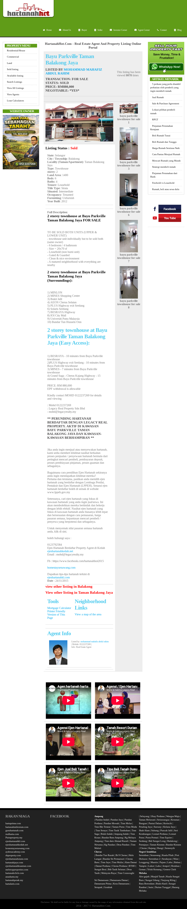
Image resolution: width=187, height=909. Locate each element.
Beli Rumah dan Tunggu (164, 142)
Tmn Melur (126, 823)
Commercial (13, 56)
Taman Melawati (147, 819)
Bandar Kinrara (173, 844)
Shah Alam (144, 830)
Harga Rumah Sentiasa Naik (166, 148)
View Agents (13, 94)
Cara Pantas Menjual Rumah (166, 154)
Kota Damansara (121, 883)
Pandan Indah (102, 819)
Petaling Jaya (145, 826)
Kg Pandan (109, 844)
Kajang (152, 848)
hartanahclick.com (14, 873)
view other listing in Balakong (68, 586)
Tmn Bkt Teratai (102, 826)
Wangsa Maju (173, 816)
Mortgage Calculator (59, 608)
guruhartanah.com (14, 830)
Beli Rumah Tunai (161, 135)
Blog (179, 30)
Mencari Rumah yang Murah (166, 160)
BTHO (132, 866)
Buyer (84, 30)
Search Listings (14, 81)
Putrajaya (143, 844)
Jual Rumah (158, 97)
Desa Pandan (123, 844)
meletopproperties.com (16, 869)
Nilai (176, 858)
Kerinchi (167, 823)
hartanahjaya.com (14, 862)
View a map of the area (88, 614)
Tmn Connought (126, 873)
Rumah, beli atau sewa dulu (165, 189)
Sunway (158, 826)
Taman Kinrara (157, 844)
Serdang (143, 841)
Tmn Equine (166, 837)
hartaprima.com (13, 823)
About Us (66, 30)
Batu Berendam (147, 883)
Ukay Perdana (158, 816)
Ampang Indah (121, 834)
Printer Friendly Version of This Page (56, 614)
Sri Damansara (101, 880)
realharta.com (12, 834)
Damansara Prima (102, 883)
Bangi (160, 848)
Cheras (143, 848)
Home (49, 30)
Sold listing (12, 69)
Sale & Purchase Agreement (165, 103)
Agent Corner (144, 30)
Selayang (144, 816)
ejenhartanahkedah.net (60, 551)
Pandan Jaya (117, 819)
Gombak (108, 887)
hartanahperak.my (14, 880)
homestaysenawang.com (61, 567)
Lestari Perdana (160, 834)
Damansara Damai (119, 880)
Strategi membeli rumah (164, 166)
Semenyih (170, 848)
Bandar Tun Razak (105, 855)
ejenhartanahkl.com (58, 577)
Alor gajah (144, 876)
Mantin (154, 862)
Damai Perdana (103, 866)
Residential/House (16, 50)
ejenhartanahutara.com (16, 858)
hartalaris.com (12, 883)
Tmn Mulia (117, 862)
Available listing (15, 75)
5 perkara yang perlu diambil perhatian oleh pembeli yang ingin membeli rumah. (165, 87)
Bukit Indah (107, 834)
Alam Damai (131, 862)
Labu (169, 862)
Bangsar (143, 823)
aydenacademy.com (15, 851)
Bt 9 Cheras (121, 855)
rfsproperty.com (13, 855)
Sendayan (167, 858)
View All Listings (15, 88)
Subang (155, 830)
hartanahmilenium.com (16, 827)
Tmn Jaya (105, 862)
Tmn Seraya (101, 830)
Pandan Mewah (111, 823)
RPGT (155, 119)
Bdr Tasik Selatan (116, 869)
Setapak (98, 887)
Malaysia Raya (108, 873)
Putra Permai (152, 837)
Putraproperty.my (13, 837)
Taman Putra (118, 826)
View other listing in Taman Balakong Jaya (79, 592)
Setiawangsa (163, 819)
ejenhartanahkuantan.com (18, 866)
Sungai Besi (100, 869)
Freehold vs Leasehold (163, 183)
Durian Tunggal (163, 887)
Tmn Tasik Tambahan (119, 830)
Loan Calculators (15, 100)
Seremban (144, 855)
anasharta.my (11, 876)
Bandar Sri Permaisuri (113, 858)
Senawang (155, 855)
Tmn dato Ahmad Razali (116, 841)
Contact (163, 30)
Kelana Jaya (169, 826)
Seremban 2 (155, 858)
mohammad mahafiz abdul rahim (95, 641)
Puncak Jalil (166, 830)
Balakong (172, 841)
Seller (99, 30)
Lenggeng (144, 862)
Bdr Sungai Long (157, 841)
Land (9, 63)
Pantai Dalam (155, 823)
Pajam (163, 862)
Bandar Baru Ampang (112, 837)
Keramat (175, 819)
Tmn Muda (131, 826)
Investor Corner (120, 30)
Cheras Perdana (119, 866)
